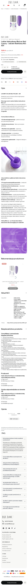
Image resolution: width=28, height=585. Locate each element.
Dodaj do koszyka (12, 71)
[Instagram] (6, 528)
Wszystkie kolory (23, 8)
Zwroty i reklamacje (6, 548)
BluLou (2, 8)
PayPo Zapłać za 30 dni (7, 539)
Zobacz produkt (12, 288)
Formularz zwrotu (6, 550)
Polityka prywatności (7, 544)
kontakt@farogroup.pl (7, 385)
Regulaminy (5, 546)
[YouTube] (9, 528)
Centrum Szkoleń (6, 562)
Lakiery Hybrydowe (14, 8)
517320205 (4, 384)
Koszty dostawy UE (6, 537)
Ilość (2, 64)
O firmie (4, 556)
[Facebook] (3, 528)
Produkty (7, 8)
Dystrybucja (5, 558)
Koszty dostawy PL (6, 535)
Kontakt (4, 560)
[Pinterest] (12, 528)
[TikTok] (15, 528)
